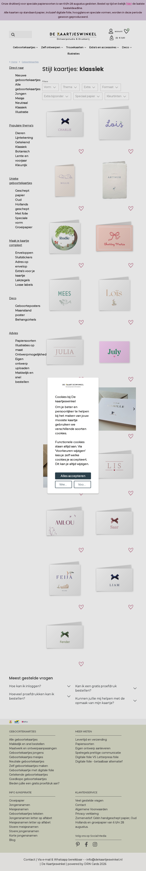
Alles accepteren (73, 476)
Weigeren (65, 484)
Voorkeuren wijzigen (84, 484)
